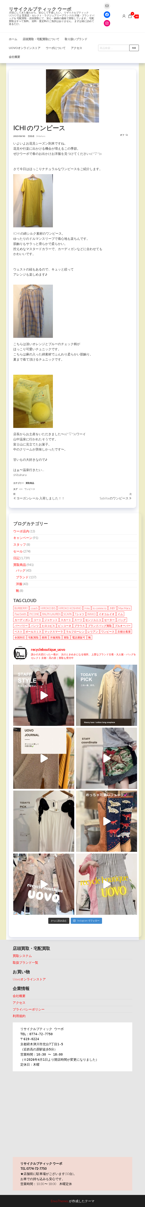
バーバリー (21, 625)
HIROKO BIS (48, 608)
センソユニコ (93, 619)
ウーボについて (56, 47)
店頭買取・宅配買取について (41, 39)
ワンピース (29, 489)
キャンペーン (22, 538)
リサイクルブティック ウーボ (40, 9)
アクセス (76, 47)
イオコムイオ (107, 614)
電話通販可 (78, 637)
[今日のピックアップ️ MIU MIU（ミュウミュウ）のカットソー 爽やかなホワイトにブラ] (43, 821)
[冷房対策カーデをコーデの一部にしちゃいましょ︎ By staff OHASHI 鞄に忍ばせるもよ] (43, 758)
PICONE (34, 614)
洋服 (19, 584)
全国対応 (19, 637)
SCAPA (67, 614)
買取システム (22, 956)
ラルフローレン (75, 631)
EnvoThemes (59, 1201)
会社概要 (14, 56)
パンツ (35, 625)
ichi (20, 489)
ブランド (22, 577)
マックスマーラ (53, 631)
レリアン (93, 631)
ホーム (13, 39)
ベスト (18, 631)
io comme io (99, 608)
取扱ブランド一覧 (25, 962)
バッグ (20, 570)
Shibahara (40, 136)
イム (120, 614)
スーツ (78, 619)
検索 (134, 48)
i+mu (87, 608)
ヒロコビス (48, 625)
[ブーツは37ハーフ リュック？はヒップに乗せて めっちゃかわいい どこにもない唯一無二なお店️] (106, 821)
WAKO (91, 614)
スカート (66, 619)
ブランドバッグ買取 (100, 625)
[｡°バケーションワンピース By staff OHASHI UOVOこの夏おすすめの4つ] (106, 884)
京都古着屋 (124, 631)
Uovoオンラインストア (24, 47)
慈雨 (44, 637)
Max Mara (124, 608)
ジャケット (51, 619)
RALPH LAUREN (51, 614)
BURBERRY (21, 608)
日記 (16, 558)
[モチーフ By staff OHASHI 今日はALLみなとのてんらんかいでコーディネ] (106, 758)
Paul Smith (20, 614)
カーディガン (22, 619)
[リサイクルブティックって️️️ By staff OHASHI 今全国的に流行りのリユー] (43, 884)
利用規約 (19, 1016)
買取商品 (30, 483)
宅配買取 (33, 637)
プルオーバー (123, 625)
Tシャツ (79, 614)
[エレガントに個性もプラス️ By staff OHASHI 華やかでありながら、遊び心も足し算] (43, 695)
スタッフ (19, 544)
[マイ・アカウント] (124, 16)
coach (34, 608)
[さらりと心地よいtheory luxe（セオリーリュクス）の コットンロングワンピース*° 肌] (106, 695)
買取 (66, 637)
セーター (109, 619)
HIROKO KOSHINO (70, 608)
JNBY (112, 608)
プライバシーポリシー (29, 1009)
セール (18, 551)
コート (37, 619)
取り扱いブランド (76, 39)
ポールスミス (33, 631)
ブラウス (79, 625)
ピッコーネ (64, 625)
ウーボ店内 (21, 531)
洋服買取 (55, 637)
